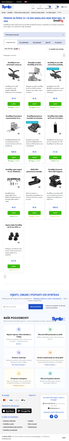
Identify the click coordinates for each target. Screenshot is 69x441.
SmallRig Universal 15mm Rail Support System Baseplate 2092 (55, 170)
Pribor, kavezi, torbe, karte (21, 12)
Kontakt (19, 2)
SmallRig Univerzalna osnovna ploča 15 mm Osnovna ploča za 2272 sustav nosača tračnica (13, 117)
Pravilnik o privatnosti (10, 430)
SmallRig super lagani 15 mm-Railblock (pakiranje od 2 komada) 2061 (14, 170)
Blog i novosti (32, 424)
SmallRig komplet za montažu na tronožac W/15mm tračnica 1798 (34, 117)
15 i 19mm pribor (51, 12)
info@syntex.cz (55, 408)
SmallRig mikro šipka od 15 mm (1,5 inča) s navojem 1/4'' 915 (55, 117)
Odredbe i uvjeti (8, 424)
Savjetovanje (32, 427)
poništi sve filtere (57, 49)
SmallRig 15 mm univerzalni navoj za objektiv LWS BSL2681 (14, 63)
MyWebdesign (6, 438)
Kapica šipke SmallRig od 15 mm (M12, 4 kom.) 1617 (14, 226)
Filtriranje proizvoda (12, 35)
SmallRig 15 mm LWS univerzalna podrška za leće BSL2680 (55, 63)
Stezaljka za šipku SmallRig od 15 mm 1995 (34, 63)
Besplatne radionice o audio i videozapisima (47, 299)
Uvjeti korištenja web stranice (12, 427)
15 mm (16, 49)
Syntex (4, 12)
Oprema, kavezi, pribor (38, 12)
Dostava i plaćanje (9, 421)
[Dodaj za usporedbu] (19, 80)
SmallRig (9, 12)
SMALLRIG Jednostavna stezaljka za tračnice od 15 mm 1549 (34, 170)
